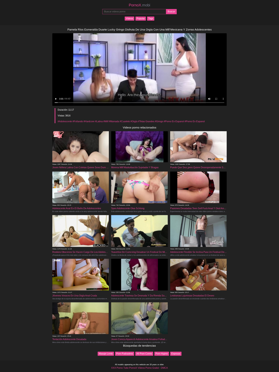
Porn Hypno (161, 353)
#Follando (78, 121)
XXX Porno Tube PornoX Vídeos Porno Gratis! (135, 368)
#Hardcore (89, 121)
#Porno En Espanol (174, 121)
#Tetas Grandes (146, 121)
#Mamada (114, 121)
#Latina (99, 121)
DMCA (164, 368)
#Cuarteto (125, 121)
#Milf (105, 121)
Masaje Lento (106, 353)
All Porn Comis (144, 353)
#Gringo (159, 121)
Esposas (175, 353)
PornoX (139, 5)
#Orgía (133, 121)
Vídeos (129, 18)
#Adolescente (65, 121)
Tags (150, 18)
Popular (141, 18)
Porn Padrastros (124, 353)
